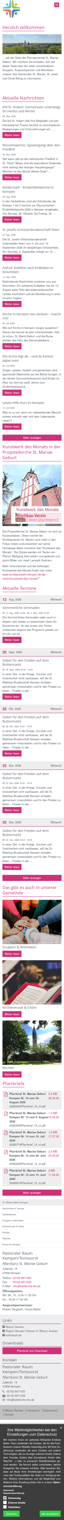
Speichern (11, 1513)
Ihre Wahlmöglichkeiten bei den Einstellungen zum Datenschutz (32, 1431)
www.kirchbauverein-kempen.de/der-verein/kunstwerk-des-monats (24, 576)
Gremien (6, 1238)
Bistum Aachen (15, 1327)
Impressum (33, 1410)
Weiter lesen (12, 135)
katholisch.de (13, 1335)
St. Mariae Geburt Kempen (15, 1202)
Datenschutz (50, 1410)
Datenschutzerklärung (13, 1493)
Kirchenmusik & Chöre (13, 1226)
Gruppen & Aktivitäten (12, 1220)
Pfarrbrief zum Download (32, 1351)
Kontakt (9, 1414)
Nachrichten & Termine (13, 1208)
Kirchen (6, 1232)
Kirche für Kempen (11, 1244)
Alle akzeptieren (50, 1513)
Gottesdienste (9, 1214)
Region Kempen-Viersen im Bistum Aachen (32, 1331)
